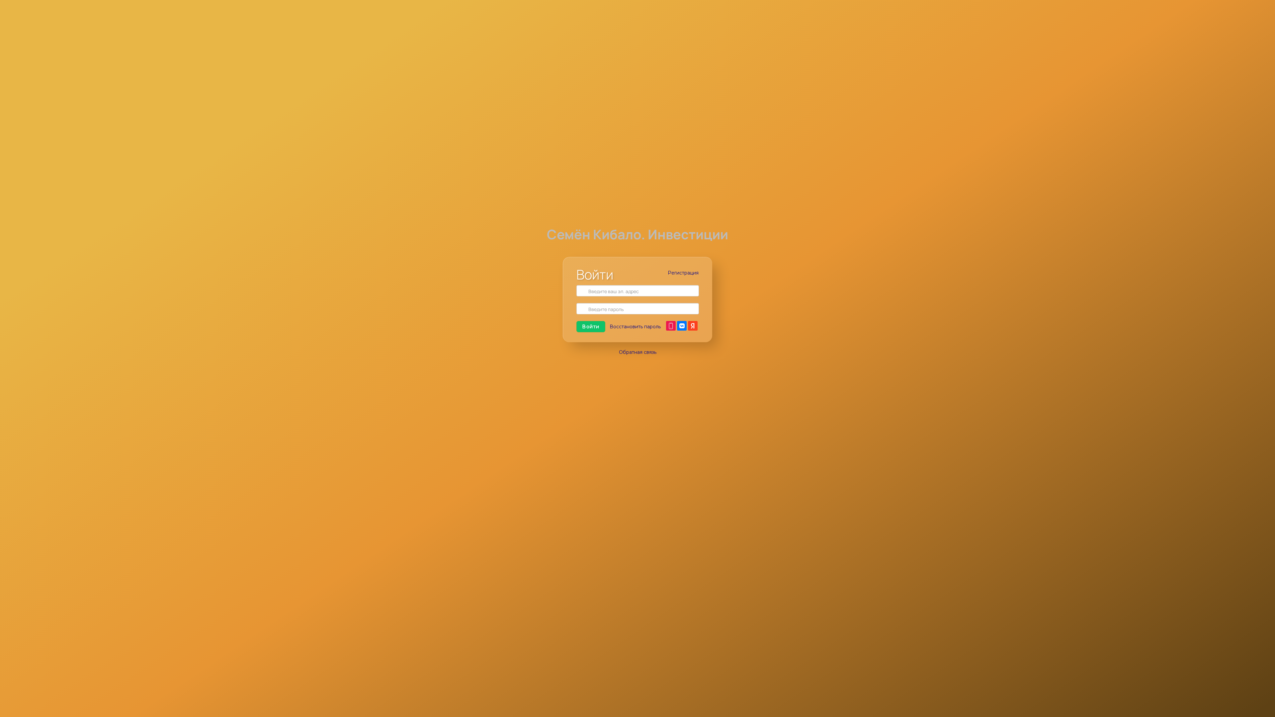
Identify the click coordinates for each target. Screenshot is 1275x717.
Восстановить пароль (635, 327)
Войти (591, 327)
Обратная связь (637, 352)
